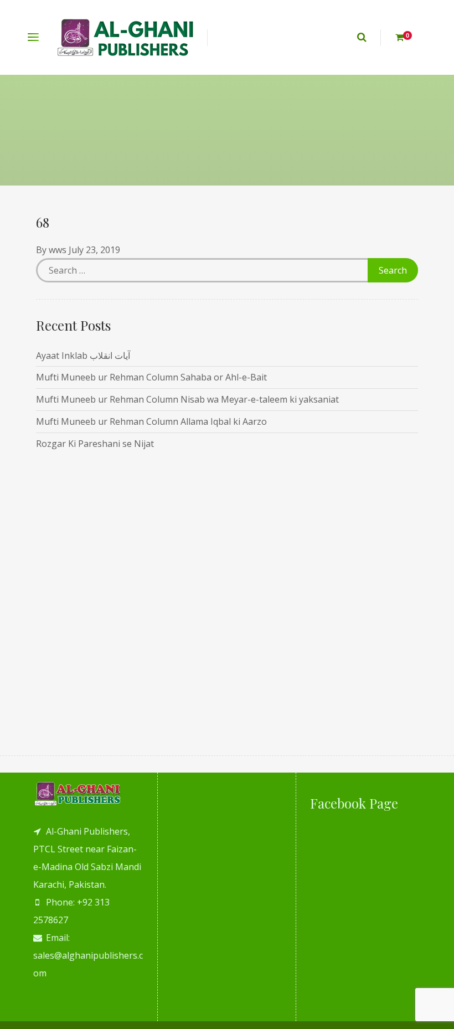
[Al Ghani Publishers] (126, 37)
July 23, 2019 (94, 250)
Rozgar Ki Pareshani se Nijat (95, 444)
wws (57, 250)
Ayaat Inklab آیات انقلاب (83, 355)
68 (42, 222)
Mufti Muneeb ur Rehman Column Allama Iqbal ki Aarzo (151, 421)
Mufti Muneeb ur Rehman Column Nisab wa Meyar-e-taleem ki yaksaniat (187, 399)
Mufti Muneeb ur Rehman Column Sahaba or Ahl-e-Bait (151, 377)
